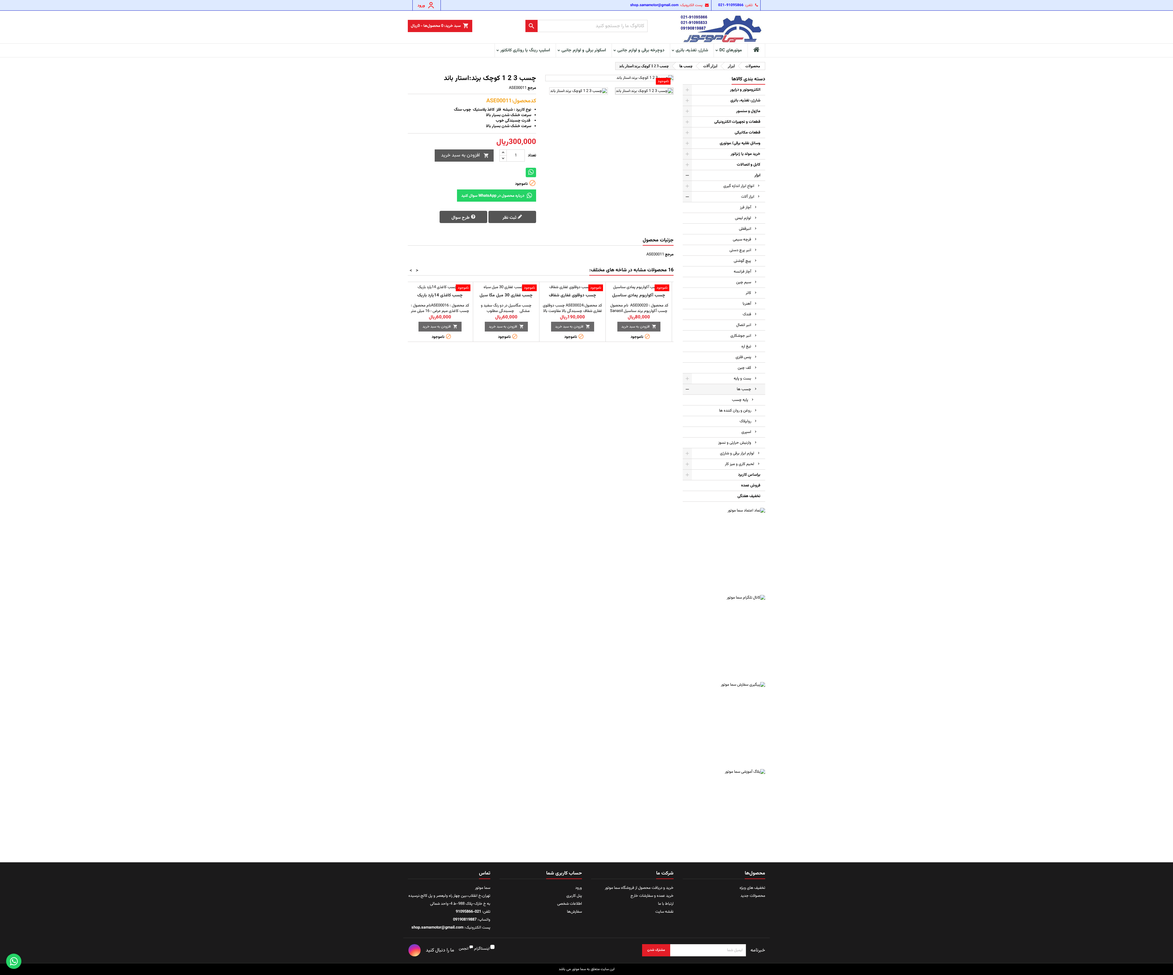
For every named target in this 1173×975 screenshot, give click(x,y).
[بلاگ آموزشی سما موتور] (724, 810)
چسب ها (744, 389)
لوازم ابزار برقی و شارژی (737, 453)
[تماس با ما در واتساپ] (13, 961)
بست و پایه (742, 379)
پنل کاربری (574, 896)
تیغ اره (746, 346)
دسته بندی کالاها (748, 79)
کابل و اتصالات (748, 165)
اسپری (746, 432)
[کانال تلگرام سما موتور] (724, 636)
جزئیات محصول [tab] (658, 240)
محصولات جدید (752, 896)
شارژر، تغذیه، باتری (692, 50)
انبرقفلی (745, 229)
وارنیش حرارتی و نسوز (734, 443)
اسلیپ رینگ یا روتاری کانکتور (525, 50)
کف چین (744, 368)
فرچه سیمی (742, 239)
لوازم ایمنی (743, 218)
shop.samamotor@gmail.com (654, 5)
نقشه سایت (664, 912)
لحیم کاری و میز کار (739, 464)
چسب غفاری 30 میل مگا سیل (506, 295)
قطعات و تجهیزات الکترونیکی (737, 122)
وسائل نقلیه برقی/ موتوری (740, 143)
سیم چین (743, 282)
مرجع (532, 88)
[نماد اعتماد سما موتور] (724, 549)
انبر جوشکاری (740, 336)
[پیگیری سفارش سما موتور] (724, 723)
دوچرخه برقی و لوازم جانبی (640, 50)
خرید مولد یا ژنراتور (745, 154)
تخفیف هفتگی (748, 496)
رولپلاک (745, 421)
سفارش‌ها (574, 912)
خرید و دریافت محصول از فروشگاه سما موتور (639, 888)
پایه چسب (740, 400)
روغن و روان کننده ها (735, 411)
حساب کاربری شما (564, 873)
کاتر (748, 293)
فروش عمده (750, 485)
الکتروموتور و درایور (745, 90)
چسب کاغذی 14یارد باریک (440, 295)
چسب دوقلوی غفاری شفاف (572, 295)
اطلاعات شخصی (569, 904)
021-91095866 (731, 5)
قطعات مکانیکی (747, 133)
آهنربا (747, 304)
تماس (484, 873)
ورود (578, 888)
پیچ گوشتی (742, 261)
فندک (747, 314)
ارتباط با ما (666, 904)
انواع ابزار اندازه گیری (738, 186)
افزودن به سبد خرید (465, 155)
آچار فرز (745, 207)
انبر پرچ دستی (740, 250)
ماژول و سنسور (748, 111)
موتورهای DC (730, 50)
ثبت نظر (509, 217)
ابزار (757, 175)
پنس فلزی (743, 357)
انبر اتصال (743, 325)
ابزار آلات (747, 197)
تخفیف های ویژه (752, 888)
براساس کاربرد (749, 475)
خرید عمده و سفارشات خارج (652, 896)
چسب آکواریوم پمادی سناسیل (638, 295)
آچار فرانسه (742, 272)
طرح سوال (461, 217)
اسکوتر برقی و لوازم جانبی (583, 50)
